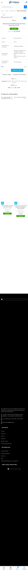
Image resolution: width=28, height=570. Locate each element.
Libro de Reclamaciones (6, 443)
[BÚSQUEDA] (25, 6)
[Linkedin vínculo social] (17, 88)
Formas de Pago (4, 451)
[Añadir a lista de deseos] (11, 98)
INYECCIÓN (12, 10)
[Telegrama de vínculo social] (19, 88)
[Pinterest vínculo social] (15, 88)
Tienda (6, 10)
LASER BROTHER (7, 209)
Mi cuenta (3, 433)
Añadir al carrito (17, 70)
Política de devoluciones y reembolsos (9, 461)
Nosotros (3, 456)
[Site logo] (14, 2)
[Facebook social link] (12, 88)
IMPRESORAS (10, 81)
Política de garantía (5, 453)
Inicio (2, 10)
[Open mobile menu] (1, 2)
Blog (2, 458)
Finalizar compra (4, 441)
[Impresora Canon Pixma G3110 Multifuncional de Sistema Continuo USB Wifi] (20, 151)
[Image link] (14, 352)
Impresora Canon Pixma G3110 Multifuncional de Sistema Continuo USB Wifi (21, 207)
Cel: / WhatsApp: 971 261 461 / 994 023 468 (13, 418)
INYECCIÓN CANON (20, 211)
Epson (15, 85)
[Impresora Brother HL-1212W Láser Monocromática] (7, 151)
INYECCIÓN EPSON (21, 10)
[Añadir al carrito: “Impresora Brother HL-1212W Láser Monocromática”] (2, 203)
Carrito (2, 436)
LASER (10, 208)
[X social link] (14, 88)
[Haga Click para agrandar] (3, 15)
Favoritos (3, 438)
